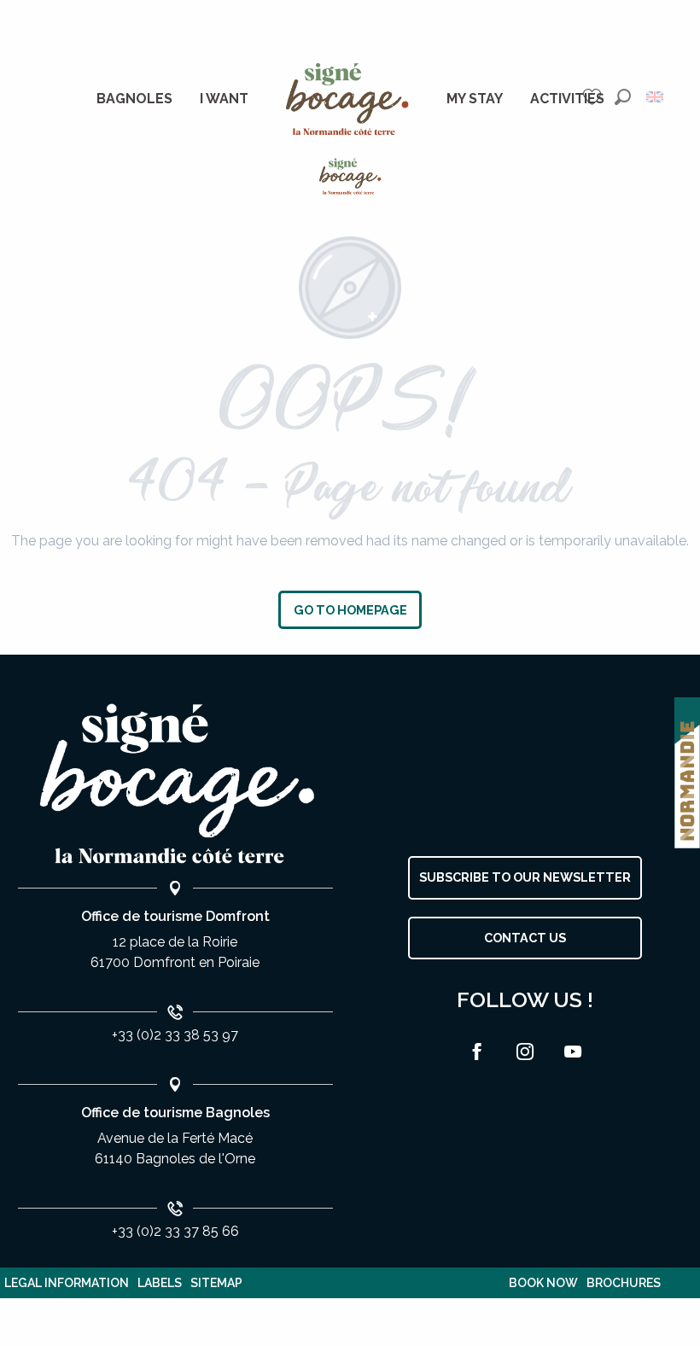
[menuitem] (134, 99)
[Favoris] (594, 97)
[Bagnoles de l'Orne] (350, 176)
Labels (159, 1283)
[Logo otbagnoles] (175, 784)
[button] (623, 97)
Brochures (623, 1283)
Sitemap (216, 1283)
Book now (543, 1283)
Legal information (66, 1283)
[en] (656, 97)
